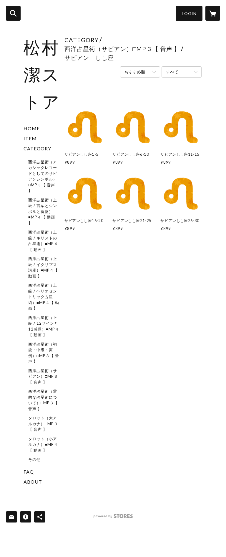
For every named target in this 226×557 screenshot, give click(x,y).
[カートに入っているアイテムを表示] (212, 13)
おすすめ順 (134, 71)
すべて (172, 71)
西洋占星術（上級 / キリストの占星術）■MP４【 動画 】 (43, 241)
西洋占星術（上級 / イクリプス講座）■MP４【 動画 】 (43, 267)
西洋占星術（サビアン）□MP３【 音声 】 (43, 376)
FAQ (29, 471)
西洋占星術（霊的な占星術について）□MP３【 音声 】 (43, 400)
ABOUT (33, 481)
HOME (32, 128)
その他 (34, 459)
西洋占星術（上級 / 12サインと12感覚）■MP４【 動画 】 (43, 326)
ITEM (30, 138)
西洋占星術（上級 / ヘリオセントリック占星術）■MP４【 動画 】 (43, 296)
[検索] (13, 13)
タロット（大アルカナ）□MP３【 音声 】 (43, 423)
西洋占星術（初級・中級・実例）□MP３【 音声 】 (43, 353)
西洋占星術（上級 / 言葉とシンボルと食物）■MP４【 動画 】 (42, 211)
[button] (189, 13)
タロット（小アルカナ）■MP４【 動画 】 (43, 444)
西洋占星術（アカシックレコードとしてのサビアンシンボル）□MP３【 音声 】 (42, 176)
